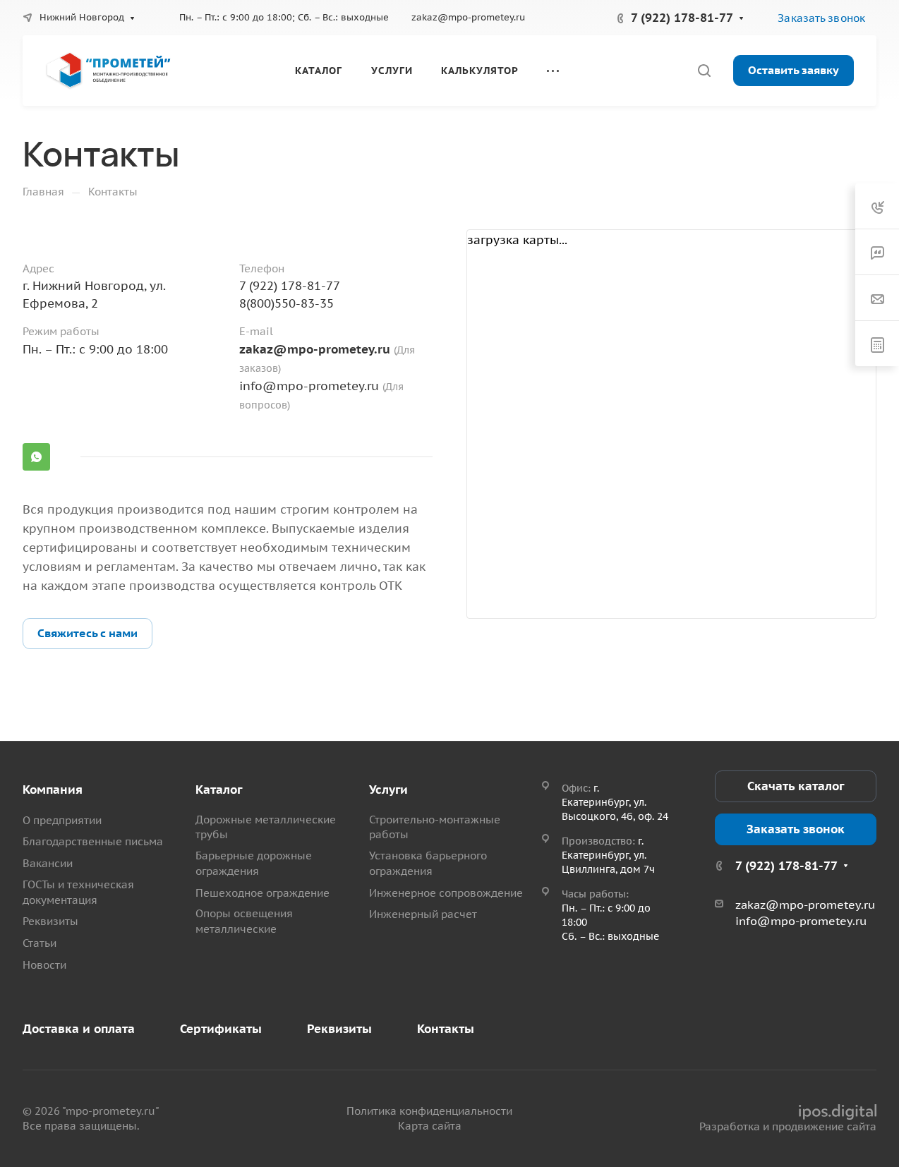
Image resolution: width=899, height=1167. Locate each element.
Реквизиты (50, 921)
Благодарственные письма (93, 841)
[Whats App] (36, 457)
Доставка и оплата (79, 1028)
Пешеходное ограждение (262, 893)
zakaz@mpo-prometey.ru (468, 17)
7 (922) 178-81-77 (682, 17)
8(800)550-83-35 (286, 303)
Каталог (218, 789)
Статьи (39, 943)
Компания (53, 789)
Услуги (388, 789)
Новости (44, 965)
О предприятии (62, 820)
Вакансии (48, 863)
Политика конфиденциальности (429, 1111)
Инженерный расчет (423, 914)
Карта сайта (429, 1125)
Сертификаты (221, 1028)
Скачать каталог (795, 786)
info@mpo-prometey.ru (309, 386)
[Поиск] (704, 71)
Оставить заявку (793, 70)
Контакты (445, 1028)
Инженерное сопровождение (446, 893)
